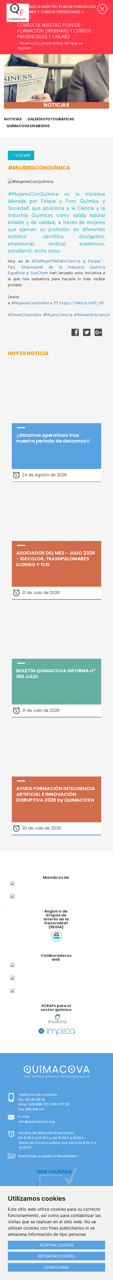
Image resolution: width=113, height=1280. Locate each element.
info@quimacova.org (36, 1121)
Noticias (13, 119)
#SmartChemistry (25, 315)
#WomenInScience (92, 315)
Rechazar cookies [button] (56, 1256)
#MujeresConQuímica (31, 303)
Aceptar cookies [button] (56, 1245)
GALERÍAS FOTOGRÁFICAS (50, 119)
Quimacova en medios (28, 125)
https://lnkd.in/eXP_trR (82, 303)
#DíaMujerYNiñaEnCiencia (56, 261)
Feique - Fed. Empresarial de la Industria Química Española (56, 267)
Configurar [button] (56, 1267)
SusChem (40, 273)
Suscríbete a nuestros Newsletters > (49, 1156)
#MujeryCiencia (58, 315)
